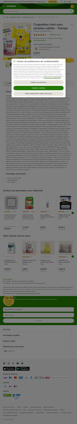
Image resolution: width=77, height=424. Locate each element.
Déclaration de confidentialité (52, 78)
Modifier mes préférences (38, 82)
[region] (39, 78)
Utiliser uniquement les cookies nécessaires (38, 93)
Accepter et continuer (38, 88)
